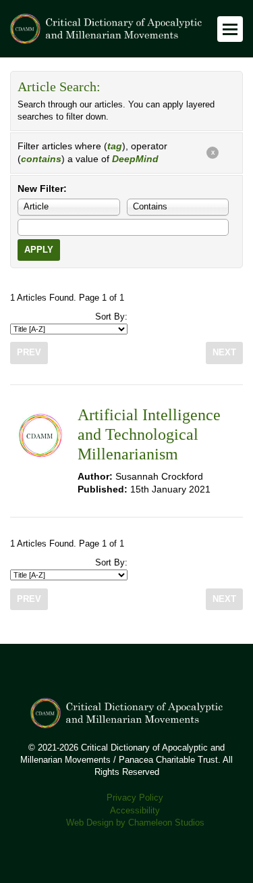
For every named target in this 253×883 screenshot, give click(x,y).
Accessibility (135, 810)
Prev (29, 352)
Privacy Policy (135, 798)
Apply (38, 250)
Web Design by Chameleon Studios (135, 823)
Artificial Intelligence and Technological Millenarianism (149, 434)
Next (224, 352)
